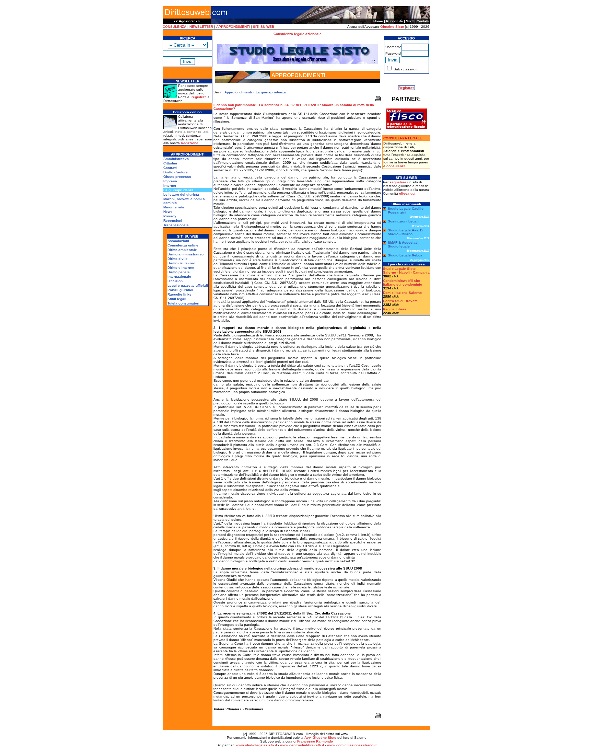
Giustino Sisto (392, 26)
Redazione (189, 143)
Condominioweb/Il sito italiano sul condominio (402, 282)
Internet (169, 185)
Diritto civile (177, 259)
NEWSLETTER (201, 26)
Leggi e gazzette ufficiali (187, 285)
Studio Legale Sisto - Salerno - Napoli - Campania (406, 270)
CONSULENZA (174, 26)
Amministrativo (176, 159)
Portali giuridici (180, 290)
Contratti (170, 168)
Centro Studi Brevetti (400, 301)
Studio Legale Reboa (405, 255)
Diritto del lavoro (181, 263)
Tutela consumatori (183, 303)
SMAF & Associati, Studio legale (403, 244)
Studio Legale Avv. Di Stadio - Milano (405, 232)
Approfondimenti (238, 92)
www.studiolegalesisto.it (256, 745)
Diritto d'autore (175, 172)
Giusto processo (177, 177)
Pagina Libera (394, 309)
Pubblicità (394, 21)
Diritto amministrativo (185, 254)
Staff (410, 21)
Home (378, 21)
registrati (199, 97)
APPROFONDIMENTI (233, 26)
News (168, 212)
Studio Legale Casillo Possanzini (405, 210)
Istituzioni (175, 281)
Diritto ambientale (182, 250)
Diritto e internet (180, 267)
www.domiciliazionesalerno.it (351, 745)
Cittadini (170, 163)
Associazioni (178, 241)
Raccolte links (179, 294)
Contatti (423, 21)
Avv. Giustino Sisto (320, 737)
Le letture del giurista (181, 194)
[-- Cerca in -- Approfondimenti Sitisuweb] (188, 45)
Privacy (169, 216)
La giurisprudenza (270, 92)
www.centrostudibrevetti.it (302, 745)
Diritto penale (178, 272)
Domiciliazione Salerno (402, 293)
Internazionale (179, 276)
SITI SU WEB (263, 26)
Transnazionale (176, 225)
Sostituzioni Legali (403, 221)
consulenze (396, 166)
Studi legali (176, 299)
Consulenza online (182, 245)
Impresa (170, 181)
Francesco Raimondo (315, 741)
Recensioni (172, 220)
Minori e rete (173, 207)
